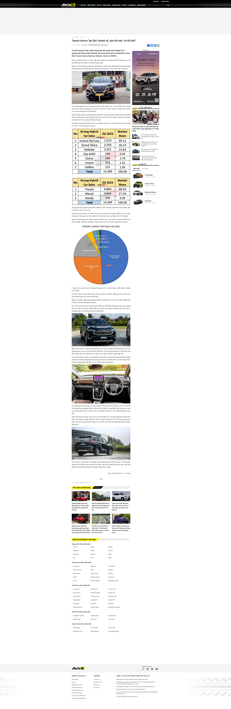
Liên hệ (74, 682)
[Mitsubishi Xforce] (138, 193)
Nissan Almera (77, 570)
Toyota (75, 547)
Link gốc (127, 473)
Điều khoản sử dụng (77, 685)
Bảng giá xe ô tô (98, 682)
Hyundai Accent (95, 577)
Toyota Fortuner (95, 596)
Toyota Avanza (95, 615)
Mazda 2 (110, 573)
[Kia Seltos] (138, 202)
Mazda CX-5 (94, 589)
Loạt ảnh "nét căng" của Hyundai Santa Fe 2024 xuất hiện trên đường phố (149, 158)
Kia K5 (75, 577)
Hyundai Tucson (77, 607)
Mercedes (76, 554)
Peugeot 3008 (95, 607)
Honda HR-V (94, 600)
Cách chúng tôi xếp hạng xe (79, 698)
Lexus (110, 554)
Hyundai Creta (112, 596)
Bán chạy (145, 168)
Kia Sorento (76, 603)
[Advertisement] (115, 21)
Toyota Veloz (112, 615)
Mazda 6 (110, 570)
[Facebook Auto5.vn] (143, 669)
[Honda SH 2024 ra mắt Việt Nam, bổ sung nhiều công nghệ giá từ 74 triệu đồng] (145, 117)
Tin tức (83, 5)
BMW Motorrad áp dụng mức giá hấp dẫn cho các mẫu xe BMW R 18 (149, 144)
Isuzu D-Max (94, 627)
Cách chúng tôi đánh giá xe (79, 695)
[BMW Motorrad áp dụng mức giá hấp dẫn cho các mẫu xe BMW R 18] (136, 143)
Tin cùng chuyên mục (82, 488)
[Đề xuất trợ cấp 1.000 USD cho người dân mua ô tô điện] (136, 151)
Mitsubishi (76, 550)
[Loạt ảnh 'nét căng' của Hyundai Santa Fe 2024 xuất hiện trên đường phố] (136, 157)
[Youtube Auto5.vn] (152, 669)
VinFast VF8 (111, 593)
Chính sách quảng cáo (77, 690)
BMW (109, 558)
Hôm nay (97, 487)
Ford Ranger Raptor (113, 631)
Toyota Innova (83, 482)
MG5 (92, 570)
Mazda (92, 550)
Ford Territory (77, 593)
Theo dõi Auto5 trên (94, 45)
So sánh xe (131, 5)
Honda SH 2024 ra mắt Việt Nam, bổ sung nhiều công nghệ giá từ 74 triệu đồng (145, 129)
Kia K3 (75, 580)
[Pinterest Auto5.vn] (156, 669)
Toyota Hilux (111, 627)
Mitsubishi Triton (77, 631)
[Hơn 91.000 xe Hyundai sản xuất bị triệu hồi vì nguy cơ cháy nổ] (136, 136)
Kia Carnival (111, 619)
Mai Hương (84, 45)
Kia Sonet (93, 603)
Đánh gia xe (97, 685)
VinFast (110, 547)
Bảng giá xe (116, 5)
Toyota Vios (111, 566)
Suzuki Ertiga (76, 619)
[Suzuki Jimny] (138, 184)
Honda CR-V (76, 589)
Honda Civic (76, 566)
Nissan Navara (95, 631)
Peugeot (93, 554)
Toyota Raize (76, 600)
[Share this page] (158, 45)
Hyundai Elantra (95, 580)
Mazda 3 (93, 566)
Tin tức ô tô (97, 679)
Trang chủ (75, 37)
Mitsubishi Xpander (78, 615)
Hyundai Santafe (95, 593)
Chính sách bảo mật (77, 687)
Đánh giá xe (107, 5)
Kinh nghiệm (141, 5)
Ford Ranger (76, 627)
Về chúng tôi (75, 679)
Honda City (111, 577)
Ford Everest (76, 596)
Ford (92, 558)
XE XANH (92, 5)
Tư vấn (124, 5)
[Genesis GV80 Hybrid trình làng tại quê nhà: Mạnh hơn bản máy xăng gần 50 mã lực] (101, 496)
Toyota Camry (94, 573)
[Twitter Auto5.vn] (147, 669)
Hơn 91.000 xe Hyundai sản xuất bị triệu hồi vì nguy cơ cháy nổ (150, 136)
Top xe (99, 5)
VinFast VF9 (111, 600)
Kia (74, 558)
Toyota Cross (112, 589)
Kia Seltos (111, 603)
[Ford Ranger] (138, 176)
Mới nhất (136, 168)
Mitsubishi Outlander (114, 607)
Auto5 (101, 479)
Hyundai (110, 550)
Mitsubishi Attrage (113, 580)
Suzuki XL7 (94, 619)
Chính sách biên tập (77, 693)
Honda (92, 547)
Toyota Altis (76, 573)
